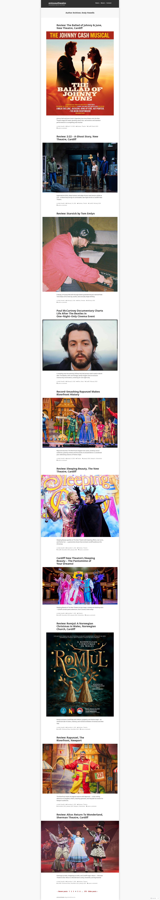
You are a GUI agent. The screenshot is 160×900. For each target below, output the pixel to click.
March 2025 (95, 126)
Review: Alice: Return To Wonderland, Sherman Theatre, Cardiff (80, 816)
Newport (93, 458)
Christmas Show (66, 729)
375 (85, 891)
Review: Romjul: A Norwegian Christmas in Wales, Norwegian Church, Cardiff (76, 626)
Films (79, 381)
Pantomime (99, 458)
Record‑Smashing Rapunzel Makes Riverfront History (78, 393)
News (97, 3)
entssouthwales (57, 3)
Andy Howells (61, 126)
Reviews (79, 126)
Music (79, 300)
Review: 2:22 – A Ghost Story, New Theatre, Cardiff (77, 138)
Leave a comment (62, 128)
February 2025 (93, 381)
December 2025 (66, 549)
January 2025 (69, 806)
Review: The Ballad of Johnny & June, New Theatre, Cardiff (79, 26)
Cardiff (90, 126)
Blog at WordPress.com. (70, 897)
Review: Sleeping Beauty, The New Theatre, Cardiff (78, 470)
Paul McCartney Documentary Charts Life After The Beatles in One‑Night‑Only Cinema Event (80, 313)
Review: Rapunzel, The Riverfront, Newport (70, 739)
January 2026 (86, 458)
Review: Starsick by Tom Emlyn (76, 213)
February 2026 (97, 203)
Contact (108, 3)
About (103, 3)
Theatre (84, 126)
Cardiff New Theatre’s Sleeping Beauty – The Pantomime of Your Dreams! (76, 560)
